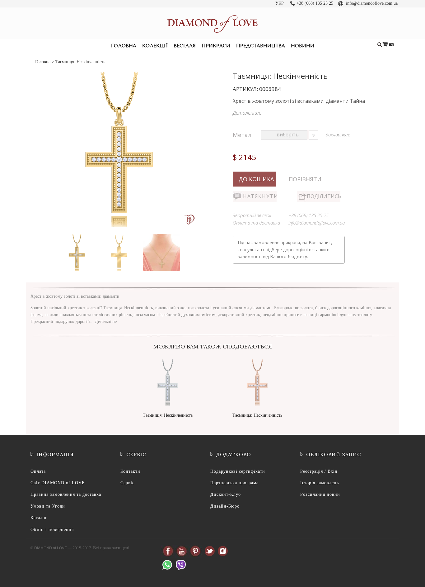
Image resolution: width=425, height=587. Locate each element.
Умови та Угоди (47, 506)
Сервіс (127, 482)
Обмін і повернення (52, 529)
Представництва (260, 46)
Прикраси (216, 46)
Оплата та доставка (256, 223)
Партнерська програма (234, 482)
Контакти (130, 471)
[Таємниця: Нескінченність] (77, 235)
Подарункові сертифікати (237, 471)
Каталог (38, 517)
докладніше (338, 134)
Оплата (38, 471)
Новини (302, 46)
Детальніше (247, 112)
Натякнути (260, 196)
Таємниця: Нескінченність (168, 415)
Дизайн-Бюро (225, 506)
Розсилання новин (320, 494)
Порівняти (305, 179)
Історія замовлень (319, 482)
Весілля (185, 46)
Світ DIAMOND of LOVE (57, 482)
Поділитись (323, 196)
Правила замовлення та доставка (65, 494)
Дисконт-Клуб (225, 494)
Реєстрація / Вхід (318, 471)
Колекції (155, 46)
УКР (279, 3)
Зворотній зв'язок (252, 215)
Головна (123, 46)
